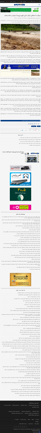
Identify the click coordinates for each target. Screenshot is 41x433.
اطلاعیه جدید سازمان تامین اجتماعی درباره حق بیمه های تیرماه (30, 334)
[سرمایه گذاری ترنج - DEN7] (20, 9)
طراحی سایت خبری (37, 432)
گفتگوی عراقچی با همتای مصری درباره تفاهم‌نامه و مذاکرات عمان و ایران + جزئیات (27, 354)
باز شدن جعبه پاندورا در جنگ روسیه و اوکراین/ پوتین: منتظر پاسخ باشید (29, 294)
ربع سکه (39, 1)
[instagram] (26, 426)
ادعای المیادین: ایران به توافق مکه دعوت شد (33, 306)
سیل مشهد (33, 126)
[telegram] (31, 124)
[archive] (14, 426)
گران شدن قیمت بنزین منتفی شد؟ (35, 269)
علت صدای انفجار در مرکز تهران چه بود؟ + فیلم (33, 302)
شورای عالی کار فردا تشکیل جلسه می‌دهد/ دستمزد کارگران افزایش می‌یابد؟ (29, 241)
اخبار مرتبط (20, 135)
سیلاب (39, 126)
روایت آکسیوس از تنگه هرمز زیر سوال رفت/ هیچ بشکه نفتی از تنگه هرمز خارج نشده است (26, 340)
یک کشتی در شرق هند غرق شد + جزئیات (34, 296)
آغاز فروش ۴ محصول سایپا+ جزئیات (34, 229)
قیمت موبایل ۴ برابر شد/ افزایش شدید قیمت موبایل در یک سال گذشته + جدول (28, 225)
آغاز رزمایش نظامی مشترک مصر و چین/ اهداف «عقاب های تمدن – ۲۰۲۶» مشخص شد (27, 298)
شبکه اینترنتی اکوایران (15, 405)
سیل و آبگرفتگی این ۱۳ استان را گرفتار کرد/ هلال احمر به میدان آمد (30, 141)
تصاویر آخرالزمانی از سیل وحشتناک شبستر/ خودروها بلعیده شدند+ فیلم (29, 139)
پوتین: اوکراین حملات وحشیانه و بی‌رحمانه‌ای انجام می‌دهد (31, 227)
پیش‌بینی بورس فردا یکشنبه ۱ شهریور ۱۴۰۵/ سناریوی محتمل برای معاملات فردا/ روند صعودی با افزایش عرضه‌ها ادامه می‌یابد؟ (21, 342)
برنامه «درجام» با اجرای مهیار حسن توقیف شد (33, 373)
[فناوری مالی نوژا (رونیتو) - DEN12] (20, 279)
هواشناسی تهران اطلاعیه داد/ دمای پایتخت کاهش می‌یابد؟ (31, 349)
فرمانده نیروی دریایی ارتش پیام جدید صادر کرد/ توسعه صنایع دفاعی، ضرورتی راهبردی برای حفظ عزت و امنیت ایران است (22, 243)
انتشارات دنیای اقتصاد (35, 411)
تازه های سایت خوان (20, 290)
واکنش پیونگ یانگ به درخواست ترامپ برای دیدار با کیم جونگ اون (30, 253)
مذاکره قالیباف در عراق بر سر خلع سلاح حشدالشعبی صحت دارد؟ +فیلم (29, 338)
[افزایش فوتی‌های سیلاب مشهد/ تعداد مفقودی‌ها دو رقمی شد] (35, 73)
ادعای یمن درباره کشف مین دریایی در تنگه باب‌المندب (32, 304)
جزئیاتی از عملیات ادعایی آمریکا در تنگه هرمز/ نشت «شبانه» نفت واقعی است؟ (28, 267)
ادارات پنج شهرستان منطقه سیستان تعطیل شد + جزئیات (31, 328)
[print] (29, 124)
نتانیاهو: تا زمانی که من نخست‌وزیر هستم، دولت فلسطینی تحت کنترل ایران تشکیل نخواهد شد (25, 348)
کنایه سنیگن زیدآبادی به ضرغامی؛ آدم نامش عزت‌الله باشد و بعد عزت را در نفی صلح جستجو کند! (25, 245)
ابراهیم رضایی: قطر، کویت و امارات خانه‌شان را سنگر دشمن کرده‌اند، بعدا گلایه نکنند (27, 393)
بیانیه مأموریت (30, 423)
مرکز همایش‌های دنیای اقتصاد (25, 411)
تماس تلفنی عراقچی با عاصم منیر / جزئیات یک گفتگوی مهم (31, 321)
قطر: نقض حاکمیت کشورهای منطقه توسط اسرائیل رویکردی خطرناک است (29, 371)
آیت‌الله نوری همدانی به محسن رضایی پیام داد (33, 362)
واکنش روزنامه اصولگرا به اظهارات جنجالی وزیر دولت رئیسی (31, 249)
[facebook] (36, 124)
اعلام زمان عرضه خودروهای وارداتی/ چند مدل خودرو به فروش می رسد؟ (29, 380)
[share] (18, 426)
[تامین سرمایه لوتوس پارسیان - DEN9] (20, 194)
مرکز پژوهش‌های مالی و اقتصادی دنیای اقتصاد (32, 413)
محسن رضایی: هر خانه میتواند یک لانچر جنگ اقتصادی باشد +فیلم (30, 332)
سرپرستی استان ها (23, 419)
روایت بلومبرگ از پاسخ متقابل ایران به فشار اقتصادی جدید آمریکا (30, 317)
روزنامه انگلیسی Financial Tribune (33, 415)
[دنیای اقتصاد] (19, 4)
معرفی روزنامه (37, 423)
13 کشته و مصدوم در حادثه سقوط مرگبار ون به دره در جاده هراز (30, 330)
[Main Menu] (39, 5)
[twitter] (35, 124)
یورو (29, 1)
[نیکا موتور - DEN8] (20, 167)
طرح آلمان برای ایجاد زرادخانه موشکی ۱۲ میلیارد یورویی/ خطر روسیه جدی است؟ (27, 308)
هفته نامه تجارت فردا (7, 405)
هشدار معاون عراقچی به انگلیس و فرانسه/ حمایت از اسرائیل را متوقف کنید (29, 292)
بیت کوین (9, 1)
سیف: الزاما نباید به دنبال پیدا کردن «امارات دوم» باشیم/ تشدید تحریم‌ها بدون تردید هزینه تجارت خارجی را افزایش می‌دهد (21, 231)
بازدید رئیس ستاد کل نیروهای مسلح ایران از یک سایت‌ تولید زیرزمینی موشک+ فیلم (27, 257)
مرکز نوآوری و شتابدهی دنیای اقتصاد (14, 411)
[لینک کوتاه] (38, 124)
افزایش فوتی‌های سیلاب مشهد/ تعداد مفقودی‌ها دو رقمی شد (20, 70)
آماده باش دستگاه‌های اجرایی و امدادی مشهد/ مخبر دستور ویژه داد (30, 137)
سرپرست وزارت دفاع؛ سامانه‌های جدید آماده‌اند (33, 356)
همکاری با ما (17, 419)
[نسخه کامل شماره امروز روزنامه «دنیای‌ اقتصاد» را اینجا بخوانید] (31, 157)
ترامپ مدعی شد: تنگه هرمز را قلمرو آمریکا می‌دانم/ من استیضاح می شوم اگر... (28, 233)
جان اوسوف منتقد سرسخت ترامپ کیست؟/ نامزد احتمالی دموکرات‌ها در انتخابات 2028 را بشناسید (25, 389)
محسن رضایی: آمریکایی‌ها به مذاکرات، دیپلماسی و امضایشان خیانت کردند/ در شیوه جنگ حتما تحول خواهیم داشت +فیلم (21, 247)
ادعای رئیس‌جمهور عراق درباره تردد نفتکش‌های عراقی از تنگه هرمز (30, 237)
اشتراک (29, 419)
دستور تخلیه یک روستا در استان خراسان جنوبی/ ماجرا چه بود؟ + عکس (29, 143)
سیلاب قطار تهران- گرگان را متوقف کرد (34, 145)
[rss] (20, 426)
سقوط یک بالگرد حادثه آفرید (35, 259)
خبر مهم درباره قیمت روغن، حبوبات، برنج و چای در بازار (31, 300)
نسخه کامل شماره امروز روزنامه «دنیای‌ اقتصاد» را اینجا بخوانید (13, 152)
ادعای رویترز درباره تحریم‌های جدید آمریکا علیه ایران (32, 375)
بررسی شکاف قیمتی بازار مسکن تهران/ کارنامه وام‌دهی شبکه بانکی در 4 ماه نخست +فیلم (26, 319)
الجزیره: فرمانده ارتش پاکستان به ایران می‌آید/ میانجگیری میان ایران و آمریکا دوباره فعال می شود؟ (25, 310)
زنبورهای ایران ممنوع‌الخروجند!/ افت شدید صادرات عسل (31, 312)
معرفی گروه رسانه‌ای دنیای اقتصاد (34, 405)
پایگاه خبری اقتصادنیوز (35, 407)
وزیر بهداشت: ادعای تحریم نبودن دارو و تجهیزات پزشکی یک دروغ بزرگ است (28, 323)
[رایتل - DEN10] (20, 207)
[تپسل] (1, 64)
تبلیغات (33, 419)
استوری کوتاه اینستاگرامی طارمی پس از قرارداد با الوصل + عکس (30, 385)
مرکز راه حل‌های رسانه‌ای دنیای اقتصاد (17, 413)
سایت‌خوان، (36, 120)
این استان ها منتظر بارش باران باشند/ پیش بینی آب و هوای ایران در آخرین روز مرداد (27, 235)
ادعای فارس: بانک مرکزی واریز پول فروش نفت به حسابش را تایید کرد (29, 251)
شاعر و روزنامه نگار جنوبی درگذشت (34, 336)
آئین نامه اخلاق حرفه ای (22, 423)
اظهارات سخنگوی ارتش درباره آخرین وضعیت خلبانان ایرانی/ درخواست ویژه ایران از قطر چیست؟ (25, 255)
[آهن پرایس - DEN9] (20, 179)
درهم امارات (19, 1)
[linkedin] (33, 124)
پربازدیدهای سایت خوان (20, 214)
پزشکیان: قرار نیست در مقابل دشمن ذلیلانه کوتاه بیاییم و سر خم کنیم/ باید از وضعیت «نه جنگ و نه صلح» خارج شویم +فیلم (21, 344)
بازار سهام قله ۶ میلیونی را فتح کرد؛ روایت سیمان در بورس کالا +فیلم (29, 395)
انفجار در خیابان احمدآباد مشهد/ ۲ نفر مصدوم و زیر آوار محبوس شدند (29, 239)
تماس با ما (37, 419)
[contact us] (16, 426)
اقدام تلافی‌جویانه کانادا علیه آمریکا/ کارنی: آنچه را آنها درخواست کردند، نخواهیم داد (27, 358)
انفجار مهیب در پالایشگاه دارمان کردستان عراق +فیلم (32, 360)
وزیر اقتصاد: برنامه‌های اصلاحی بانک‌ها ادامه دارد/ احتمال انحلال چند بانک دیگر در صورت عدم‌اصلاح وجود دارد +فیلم (22, 369)
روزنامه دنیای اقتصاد (24, 405)
